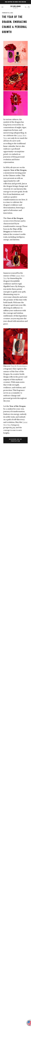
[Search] (25, 7)
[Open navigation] (2, 7)
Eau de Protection (18, 366)
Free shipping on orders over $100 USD (15, 2)
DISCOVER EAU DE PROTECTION (15, 440)
